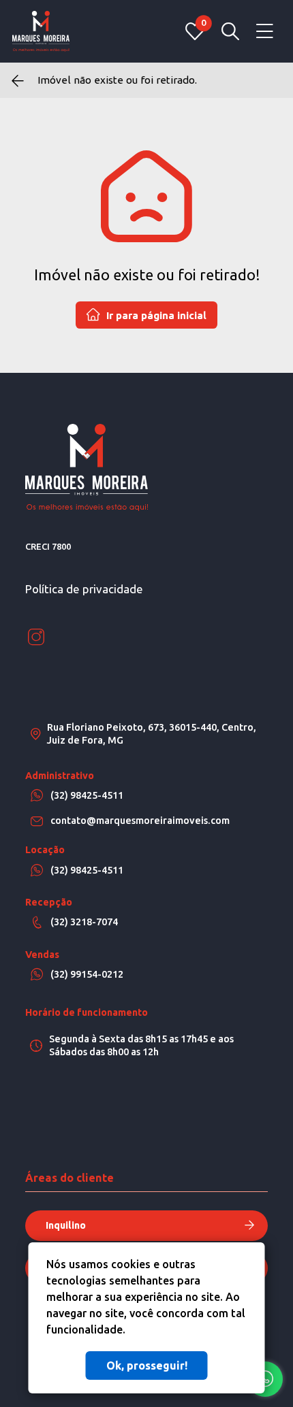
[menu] (264, 31)
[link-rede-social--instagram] (36, 637)
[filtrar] (230, 31)
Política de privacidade (84, 588)
